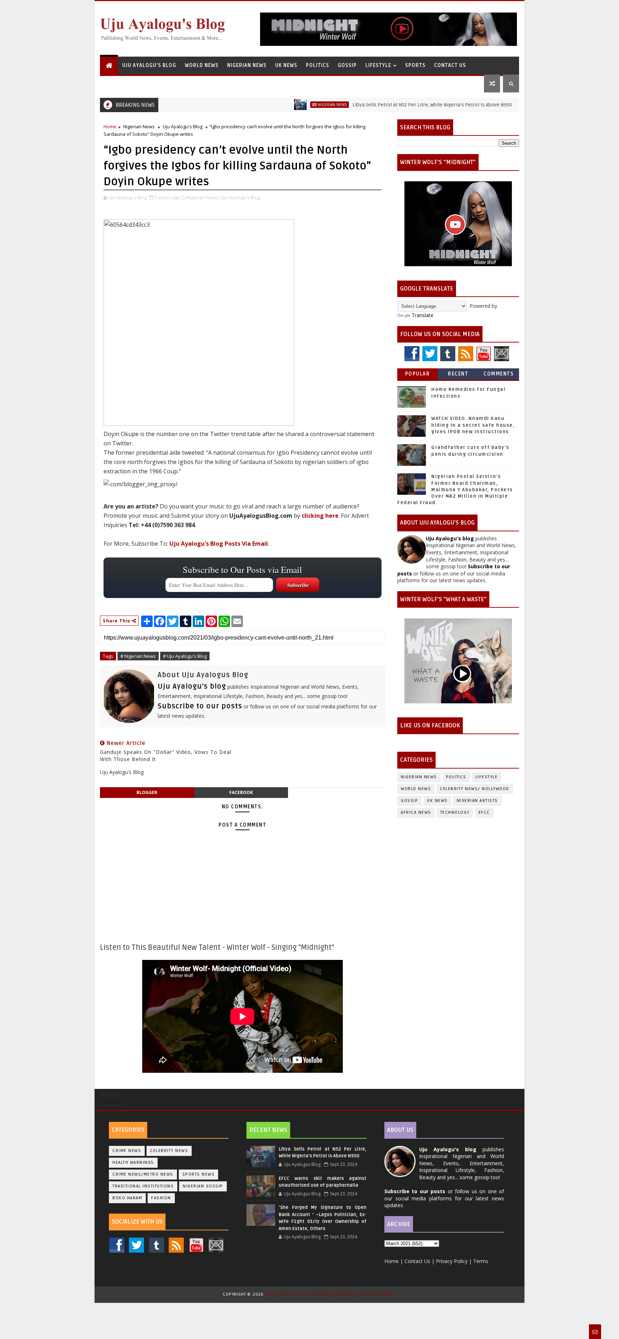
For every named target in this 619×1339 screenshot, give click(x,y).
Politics (317, 65)
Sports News (198, 1174)
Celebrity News (169, 1150)
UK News (286, 65)
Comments (499, 374)
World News (202, 65)
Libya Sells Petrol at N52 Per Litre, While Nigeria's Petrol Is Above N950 (399, 105)
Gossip (347, 65)
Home (110, 126)
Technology (455, 812)
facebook (241, 792)
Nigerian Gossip (203, 1186)
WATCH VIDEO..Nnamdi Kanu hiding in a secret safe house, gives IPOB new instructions (473, 425)
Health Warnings (133, 1162)
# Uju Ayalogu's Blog (185, 656)
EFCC (484, 812)
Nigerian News (247, 65)
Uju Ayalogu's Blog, (240, 197)
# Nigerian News (138, 656)
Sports (415, 65)
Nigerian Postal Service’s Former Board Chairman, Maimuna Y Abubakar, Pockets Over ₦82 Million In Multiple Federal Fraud (455, 490)
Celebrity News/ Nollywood (474, 789)
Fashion (161, 1198)
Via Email (218, 543)
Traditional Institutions (143, 1186)
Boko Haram (127, 1198)
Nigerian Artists (477, 800)
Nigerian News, (203, 197)
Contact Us (450, 65)
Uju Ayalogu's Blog (149, 65)
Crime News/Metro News (142, 1174)
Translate (422, 315)
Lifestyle (378, 65)
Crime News (126, 1150)
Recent (458, 374)
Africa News (416, 812)
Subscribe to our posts (200, 706)
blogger (146, 792)
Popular (417, 374)
